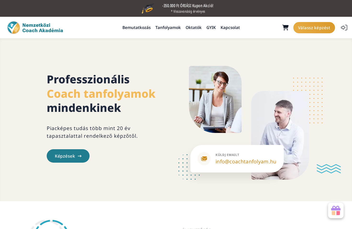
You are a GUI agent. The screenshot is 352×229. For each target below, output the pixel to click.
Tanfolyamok (168, 27)
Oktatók (194, 27)
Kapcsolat (230, 27)
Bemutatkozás (136, 27)
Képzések (65, 156)
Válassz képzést (314, 27)
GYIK (211, 27)
